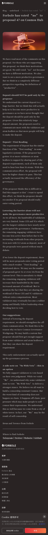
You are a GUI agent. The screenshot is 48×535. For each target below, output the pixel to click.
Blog (5, 10)
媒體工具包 (6, 501)
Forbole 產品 (7, 471)
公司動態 (5, 482)
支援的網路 (6, 460)
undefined (14, 10)
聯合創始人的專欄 (8, 475)
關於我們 (5, 493)
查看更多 (42, 524)
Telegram (8, 438)
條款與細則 (6, 512)
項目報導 (5, 478)
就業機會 (5, 497)
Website (28, 438)
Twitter (18, 438)
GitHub (38, 438)
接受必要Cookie (12, 530)
